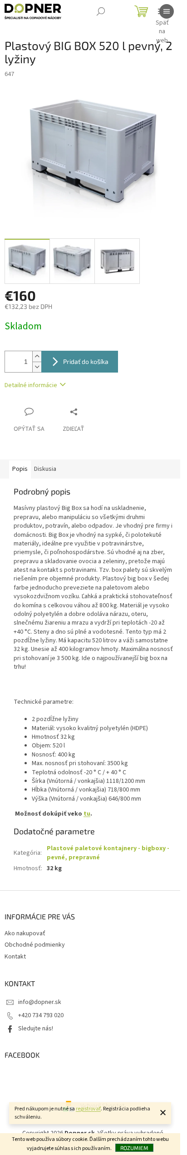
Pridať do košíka (85, 361)
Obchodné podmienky (35, 944)
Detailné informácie (31, 385)
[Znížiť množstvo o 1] (36, 367)
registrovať (88, 1109)
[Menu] (166, 11)
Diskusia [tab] (45, 469)
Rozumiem (134, 1148)
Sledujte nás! (35, 1028)
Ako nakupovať (25, 933)
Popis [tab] (20, 469)
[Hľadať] (101, 11)
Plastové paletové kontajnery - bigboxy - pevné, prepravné (108, 853)
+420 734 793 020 (41, 1015)
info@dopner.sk (39, 1002)
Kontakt (15, 956)
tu (87, 813)
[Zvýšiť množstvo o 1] (36, 356)
